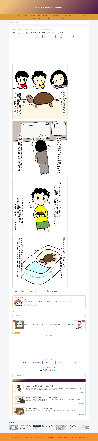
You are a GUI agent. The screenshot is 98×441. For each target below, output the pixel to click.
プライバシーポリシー (62, 438)
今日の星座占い (50, 437)
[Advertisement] (49, 53)
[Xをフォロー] (27, 305)
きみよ (26, 299)
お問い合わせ (59, 437)
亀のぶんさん (16, 332)
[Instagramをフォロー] (29, 305)
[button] (87, 22)
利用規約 (65, 437)
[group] (20, 427)
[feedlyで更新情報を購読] (34, 305)
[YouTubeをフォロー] (32, 305)
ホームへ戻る (15, 311)
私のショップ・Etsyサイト (18, 437)
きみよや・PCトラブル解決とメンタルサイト (35, 437)
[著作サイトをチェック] (25, 305)
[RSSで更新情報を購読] (36, 305)
